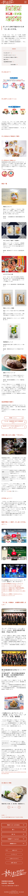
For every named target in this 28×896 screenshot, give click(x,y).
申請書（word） (13, 417)
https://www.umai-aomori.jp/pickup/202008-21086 (14, 795)
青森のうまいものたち (7, 2)
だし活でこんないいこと (9, 55)
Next (19, 807)
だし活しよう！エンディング (8, 595)
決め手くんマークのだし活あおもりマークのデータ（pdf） (13, 426)
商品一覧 (6, 59)
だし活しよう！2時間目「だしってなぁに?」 (12, 589)
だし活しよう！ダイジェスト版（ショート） (12, 585)
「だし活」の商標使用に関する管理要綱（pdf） (13, 422)
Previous (8, 807)
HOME (3, 815)
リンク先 (9, 491)
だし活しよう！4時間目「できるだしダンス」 (12, 594)
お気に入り (14, 850)
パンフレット (14, 854)
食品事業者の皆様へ (8, 61)
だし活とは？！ (7, 52)
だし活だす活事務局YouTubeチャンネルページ (12, 583)
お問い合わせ (14, 862)
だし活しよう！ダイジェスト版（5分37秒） (12, 586)
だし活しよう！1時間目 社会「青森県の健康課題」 (13, 588)
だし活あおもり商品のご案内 (10, 57)
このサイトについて (14, 858)
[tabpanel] (14, 795)
